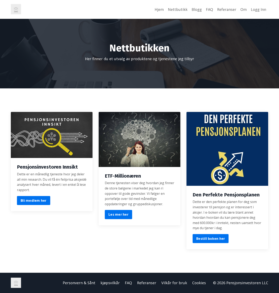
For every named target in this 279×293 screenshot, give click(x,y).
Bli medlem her (34, 200)
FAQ (209, 9)
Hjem (159, 9)
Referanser (226, 9)
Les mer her (118, 214)
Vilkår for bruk (174, 282)
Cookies (199, 282)
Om (243, 9)
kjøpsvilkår (110, 282)
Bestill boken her (210, 238)
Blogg (197, 9)
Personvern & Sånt (79, 282)
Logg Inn (258, 9)
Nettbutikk (177, 9)
